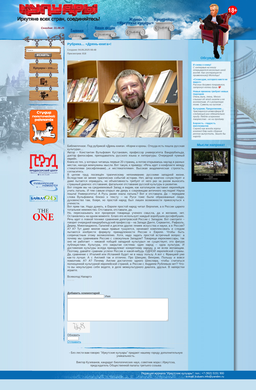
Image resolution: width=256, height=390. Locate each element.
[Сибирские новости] (44, 190)
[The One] (44, 223)
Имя (107, 296)
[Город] (44, 174)
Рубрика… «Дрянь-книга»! (89, 44)
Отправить (74, 341)
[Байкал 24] (44, 200)
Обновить (73, 335)
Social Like (70, 280)
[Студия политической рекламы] (44, 144)
